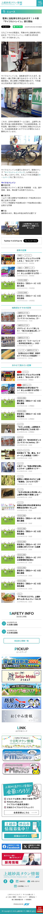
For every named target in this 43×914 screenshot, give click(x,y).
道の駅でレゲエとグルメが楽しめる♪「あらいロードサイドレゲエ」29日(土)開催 (28, 375)
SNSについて (22, 897)
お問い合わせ (35, 881)
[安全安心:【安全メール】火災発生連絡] (8, 415)
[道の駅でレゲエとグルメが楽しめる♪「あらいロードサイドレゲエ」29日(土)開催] (8, 376)
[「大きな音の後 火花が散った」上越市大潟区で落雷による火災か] (8, 493)
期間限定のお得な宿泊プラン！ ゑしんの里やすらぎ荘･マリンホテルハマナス (29, 388)
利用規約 (28, 899)
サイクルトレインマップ (14, 172)
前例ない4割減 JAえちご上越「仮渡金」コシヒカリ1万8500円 (28, 480)
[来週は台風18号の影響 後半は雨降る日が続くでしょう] (8, 506)
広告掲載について (23, 886)
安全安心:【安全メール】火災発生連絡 (29, 415)
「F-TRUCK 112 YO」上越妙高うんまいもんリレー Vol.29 (29, 597)
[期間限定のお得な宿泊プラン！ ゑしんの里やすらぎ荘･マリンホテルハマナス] (8, 389)
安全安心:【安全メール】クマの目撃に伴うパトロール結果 (29, 545)
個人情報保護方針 (17, 899)
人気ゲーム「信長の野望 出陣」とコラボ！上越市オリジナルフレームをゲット (29, 467)
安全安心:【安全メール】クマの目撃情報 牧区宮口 (29, 558)
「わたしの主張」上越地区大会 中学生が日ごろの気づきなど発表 (29, 428)
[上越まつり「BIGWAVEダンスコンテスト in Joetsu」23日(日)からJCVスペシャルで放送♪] (8, 441)
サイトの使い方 (28, 894)
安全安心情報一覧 (21, 641)
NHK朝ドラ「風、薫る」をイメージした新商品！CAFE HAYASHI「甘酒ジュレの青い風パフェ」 (29, 454)
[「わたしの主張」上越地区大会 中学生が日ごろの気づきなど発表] (8, 428)
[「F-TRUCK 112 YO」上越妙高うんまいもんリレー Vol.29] (8, 598)
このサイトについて (14, 894)
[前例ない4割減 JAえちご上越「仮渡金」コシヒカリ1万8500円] (8, 480)
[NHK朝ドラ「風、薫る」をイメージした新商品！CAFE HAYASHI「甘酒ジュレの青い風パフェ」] (8, 454)
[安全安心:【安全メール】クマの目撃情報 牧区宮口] (8, 559)
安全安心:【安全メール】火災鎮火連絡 (29, 401)
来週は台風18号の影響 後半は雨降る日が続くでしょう (29, 506)
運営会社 (32, 897)
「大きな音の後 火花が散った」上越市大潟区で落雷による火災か (29, 493)
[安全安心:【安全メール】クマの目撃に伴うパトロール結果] (8, 545)
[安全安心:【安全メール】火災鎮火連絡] (8, 402)
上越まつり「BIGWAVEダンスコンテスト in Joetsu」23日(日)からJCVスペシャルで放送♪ (29, 441)
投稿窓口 (22, 881)
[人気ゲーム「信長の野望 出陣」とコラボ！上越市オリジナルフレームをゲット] (8, 467)
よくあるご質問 (11, 897)
